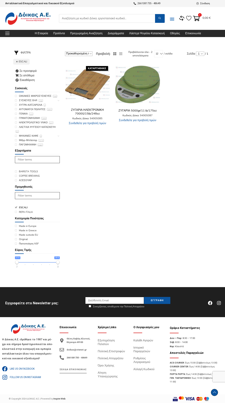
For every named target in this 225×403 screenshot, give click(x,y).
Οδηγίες (175, 33)
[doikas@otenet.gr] (62, 350)
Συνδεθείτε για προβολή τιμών (87, 123)
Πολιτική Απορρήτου (110, 358)
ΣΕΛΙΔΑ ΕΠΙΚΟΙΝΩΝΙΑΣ (73, 369)
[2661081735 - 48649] (62, 357)
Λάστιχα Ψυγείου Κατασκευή (147, 33)
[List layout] (119, 53)
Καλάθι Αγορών (143, 340)
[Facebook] (210, 303)
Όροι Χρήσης (106, 366)
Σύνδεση (205, 3)
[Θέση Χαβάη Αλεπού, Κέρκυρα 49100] (62, 340)
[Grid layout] (115, 53)
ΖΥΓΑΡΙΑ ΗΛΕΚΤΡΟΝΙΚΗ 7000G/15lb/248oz (87, 112)
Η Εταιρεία (41, 33)
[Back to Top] (214, 392)
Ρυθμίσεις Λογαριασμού (141, 360)
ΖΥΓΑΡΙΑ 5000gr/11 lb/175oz (137, 111)
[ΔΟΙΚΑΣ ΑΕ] (27, 18)
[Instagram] (218, 303)
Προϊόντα (59, 33)
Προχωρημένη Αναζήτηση (86, 33)
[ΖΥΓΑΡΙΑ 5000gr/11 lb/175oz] (137, 84)
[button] (154, 69)
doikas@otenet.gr (77, 349)
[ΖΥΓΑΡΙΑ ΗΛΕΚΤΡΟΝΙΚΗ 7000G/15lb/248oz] (87, 84)
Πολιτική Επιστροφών (111, 351)
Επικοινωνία (193, 33)
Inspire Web (59, 398)
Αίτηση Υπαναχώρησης (108, 374)
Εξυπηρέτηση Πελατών (106, 342)
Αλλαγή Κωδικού (144, 369)
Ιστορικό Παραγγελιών (141, 349)
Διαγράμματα (116, 33)
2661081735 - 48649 (77, 357)
